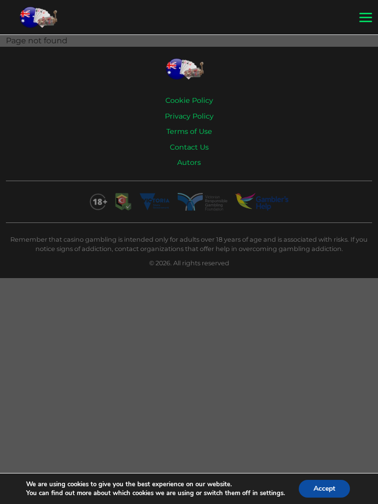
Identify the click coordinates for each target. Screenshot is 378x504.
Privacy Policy (189, 116)
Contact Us (189, 147)
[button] (365, 18)
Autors (189, 162)
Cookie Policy (189, 100)
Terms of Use (189, 131)
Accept (324, 488)
